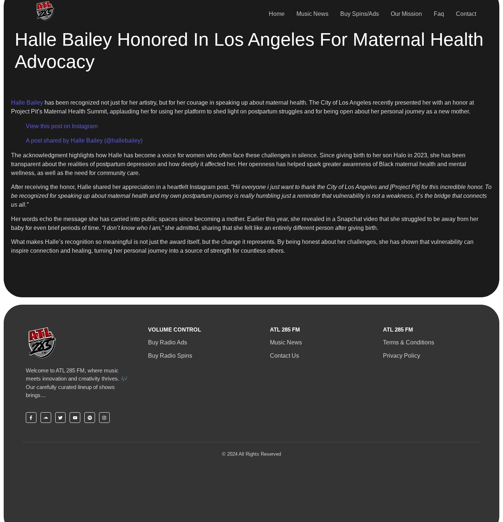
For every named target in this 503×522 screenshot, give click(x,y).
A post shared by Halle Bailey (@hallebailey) (84, 140)
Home (277, 14)
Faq (439, 14)
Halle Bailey (27, 102)
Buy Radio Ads (167, 342)
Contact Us (284, 356)
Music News (312, 14)
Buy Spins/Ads (359, 14)
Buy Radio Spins (170, 356)
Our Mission (406, 14)
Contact (466, 14)
